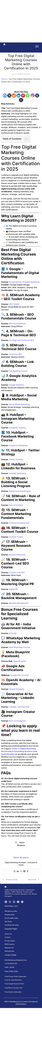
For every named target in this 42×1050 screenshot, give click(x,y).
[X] (9, 96)
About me (8, 934)
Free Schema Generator (13, 992)
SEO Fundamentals (17, 323)
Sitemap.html (9, 951)
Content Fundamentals (19, 523)
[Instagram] (33, 96)
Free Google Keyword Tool (14, 984)
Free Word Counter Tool (13, 988)
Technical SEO (15, 354)
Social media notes (11, 918)
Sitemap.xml (9, 948)
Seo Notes (8, 921)
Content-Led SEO (17, 572)
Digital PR (13, 589)
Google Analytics (16, 385)
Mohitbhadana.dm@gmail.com (16, 960)
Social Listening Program (20, 491)
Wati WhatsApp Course (19, 647)
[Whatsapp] (28, 96)
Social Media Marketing (19, 404)
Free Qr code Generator (13, 980)
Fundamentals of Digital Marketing (24, 282)
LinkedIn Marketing (17, 473)
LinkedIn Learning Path (19, 707)
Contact (7, 937)
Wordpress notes (11, 911)
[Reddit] (14, 96)
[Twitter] (21, 871)
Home (3, 79)
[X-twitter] (10, 902)
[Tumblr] (37, 96)
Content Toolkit (16, 537)
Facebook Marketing (18, 445)
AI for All (12, 633)
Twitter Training (16, 459)
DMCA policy (10, 944)
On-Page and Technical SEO (21, 340)
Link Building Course (18, 371)
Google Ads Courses (19, 675)
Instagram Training (17, 427)
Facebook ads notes (12, 925)
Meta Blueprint (19, 661)
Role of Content (16, 505)
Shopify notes (9, 915)
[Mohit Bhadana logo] (13, 46)
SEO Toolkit (14, 304)
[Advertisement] (21, 20)
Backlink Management (19, 603)
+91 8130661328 (11, 963)
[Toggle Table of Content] (25, 139)
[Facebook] (5, 96)
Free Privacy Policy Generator (15, 976)
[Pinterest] (23, 96)
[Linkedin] (18, 96)
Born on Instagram (17, 721)
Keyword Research (17, 555)
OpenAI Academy (16, 689)
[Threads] (21, 100)
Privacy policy (10, 941)
